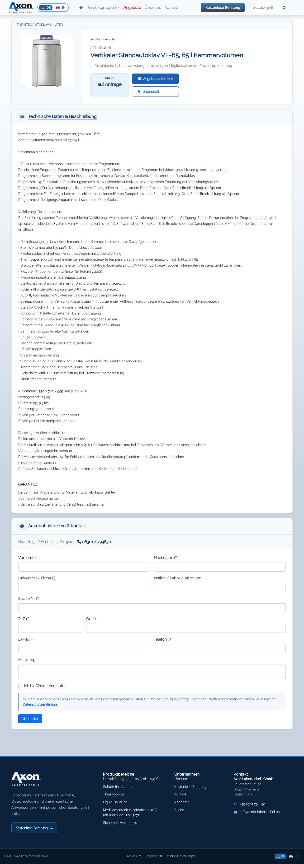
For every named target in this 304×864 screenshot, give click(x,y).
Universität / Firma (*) (36, 578)
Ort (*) (91, 619)
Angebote (182, 802)
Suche (179, 810)
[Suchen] (284, 7)
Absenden (30, 718)
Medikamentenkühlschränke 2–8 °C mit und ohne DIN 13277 (130, 812)
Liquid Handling (115, 802)
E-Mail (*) (25, 639)
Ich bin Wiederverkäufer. (45, 686)
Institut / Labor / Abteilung (177, 578)
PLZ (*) (23, 619)
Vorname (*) (28, 557)
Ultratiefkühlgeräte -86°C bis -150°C (131, 779)
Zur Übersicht (105, 39)
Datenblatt (150, 91)
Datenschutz (154, 856)
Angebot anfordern (158, 79)
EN (296, 856)
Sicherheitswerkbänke (120, 823)
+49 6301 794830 (252, 804)
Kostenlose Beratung (222, 7)
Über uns (153, 7)
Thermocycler (114, 794)
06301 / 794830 (96, 541)
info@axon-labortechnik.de (260, 812)
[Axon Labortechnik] (31, 781)
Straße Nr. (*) (28, 598)
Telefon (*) (162, 639)
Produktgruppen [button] (102, 7)
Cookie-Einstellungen (181, 856)
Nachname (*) (165, 557)
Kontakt (172, 7)
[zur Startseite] (81, 7)
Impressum (133, 856)
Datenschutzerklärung (40, 704)
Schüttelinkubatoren (118, 787)
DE (283, 856)
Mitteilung (26, 659)
